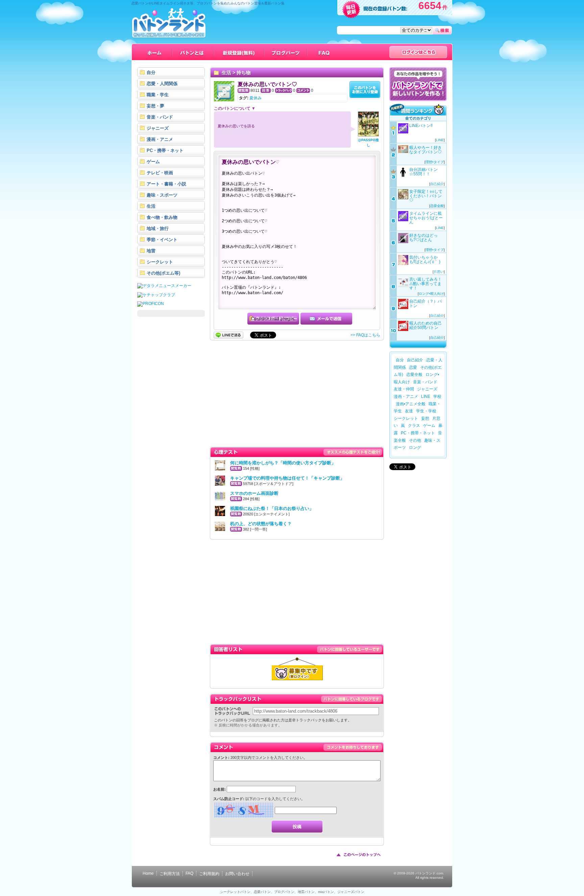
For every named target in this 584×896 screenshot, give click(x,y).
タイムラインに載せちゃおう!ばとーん (426, 218)
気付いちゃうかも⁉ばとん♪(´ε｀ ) (424, 259)
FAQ (189, 873)
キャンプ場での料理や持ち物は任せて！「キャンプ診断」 (287, 478)
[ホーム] (154, 52)
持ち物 (244, 72)
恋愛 (413, 367)
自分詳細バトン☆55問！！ (423, 171)
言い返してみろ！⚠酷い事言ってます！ (425, 283)
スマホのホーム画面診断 (254, 493)
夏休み (255, 98)
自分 (400, 360)
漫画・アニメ (406, 396)
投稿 (297, 826)
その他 (415, 440)
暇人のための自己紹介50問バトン (425, 325)
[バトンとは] (193, 52)
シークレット (406, 418)
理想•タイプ (434, 162)
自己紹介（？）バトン (425, 303)
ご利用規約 (209, 873)
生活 (226, 72)
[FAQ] (324, 52)
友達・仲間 (404, 389)
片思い (439, 272)
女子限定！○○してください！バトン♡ (425, 196)
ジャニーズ (427, 389)
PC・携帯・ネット (418, 433)
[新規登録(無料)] (239, 52)
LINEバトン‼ (421, 125)
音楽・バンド (425, 382)
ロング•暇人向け (431, 294)
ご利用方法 (170, 873)
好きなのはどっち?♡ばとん (423, 237)
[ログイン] (418, 52)
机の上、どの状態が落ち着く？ (261, 523)
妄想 (425, 418)
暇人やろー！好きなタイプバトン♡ (425, 149)
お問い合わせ (237, 873)
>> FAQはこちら (365, 335)
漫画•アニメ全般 (410, 404)
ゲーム (429, 425)
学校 (437, 396)
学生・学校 (426, 411)
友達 (409, 411)
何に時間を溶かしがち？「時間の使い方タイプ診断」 (283, 462)
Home (148, 873)
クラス (414, 425)
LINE (440, 140)
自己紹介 (437, 184)
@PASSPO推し (368, 142)
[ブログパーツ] (286, 52)
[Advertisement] (171, 423)
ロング (415, 447)
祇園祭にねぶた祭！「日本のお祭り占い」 (272, 508)
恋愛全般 (437, 206)
